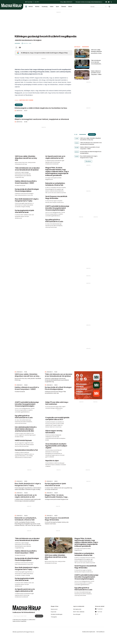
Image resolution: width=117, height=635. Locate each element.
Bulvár (70, 6)
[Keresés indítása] (105, 6)
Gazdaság (44, 6)
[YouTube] (108, 2)
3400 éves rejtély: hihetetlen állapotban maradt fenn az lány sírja (96, 52)
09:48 (76, 147)
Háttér (51, 6)
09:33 (76, 152)
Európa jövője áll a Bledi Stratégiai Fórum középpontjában (90, 152)
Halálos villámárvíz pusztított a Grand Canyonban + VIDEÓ (96, 72)
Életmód (63, 6)
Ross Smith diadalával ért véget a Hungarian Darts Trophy (88, 156)
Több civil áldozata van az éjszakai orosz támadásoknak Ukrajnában (96, 63)
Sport (57, 6)
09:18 (76, 156)
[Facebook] (106, 2)
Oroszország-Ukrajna (83, 67)
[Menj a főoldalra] (11, 5)
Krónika (79, 77)
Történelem (80, 56)
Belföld (31, 6)
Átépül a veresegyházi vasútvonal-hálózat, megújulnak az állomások (42, 119)
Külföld (37, 6)
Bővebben (88, 161)
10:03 (76, 143)
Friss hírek (29, 2)
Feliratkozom (39, 616)
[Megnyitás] (26, 6)
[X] (111, 2)
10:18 (76, 138)
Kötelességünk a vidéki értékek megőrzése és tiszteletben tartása (41, 108)
